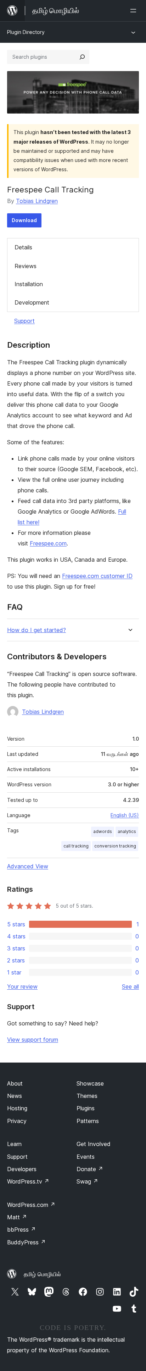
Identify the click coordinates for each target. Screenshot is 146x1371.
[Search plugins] (82, 57)
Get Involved (94, 1143)
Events (86, 1156)
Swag (87, 1181)
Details (23, 247)
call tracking (76, 846)
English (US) (125, 815)
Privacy (17, 1120)
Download (24, 220)
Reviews (25, 266)
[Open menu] (134, 10)
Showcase (90, 1083)
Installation (29, 284)
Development (32, 302)
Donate (90, 1169)
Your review (22, 986)
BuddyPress (26, 1242)
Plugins (86, 1108)
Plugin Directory (26, 32)
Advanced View (27, 866)
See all (130, 986)
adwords (102, 831)
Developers (21, 1169)
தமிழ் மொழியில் (42, 1274)
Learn (14, 1143)
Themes (87, 1095)
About (15, 1083)
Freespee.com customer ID (97, 575)
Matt (17, 1217)
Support (24, 320)
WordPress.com (31, 1204)
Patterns (88, 1120)
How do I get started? (36, 630)
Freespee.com (48, 543)
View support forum (32, 1039)
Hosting (17, 1108)
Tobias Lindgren (37, 200)
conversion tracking (115, 846)
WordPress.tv (28, 1181)
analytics (127, 831)
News (14, 1095)
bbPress (21, 1229)
